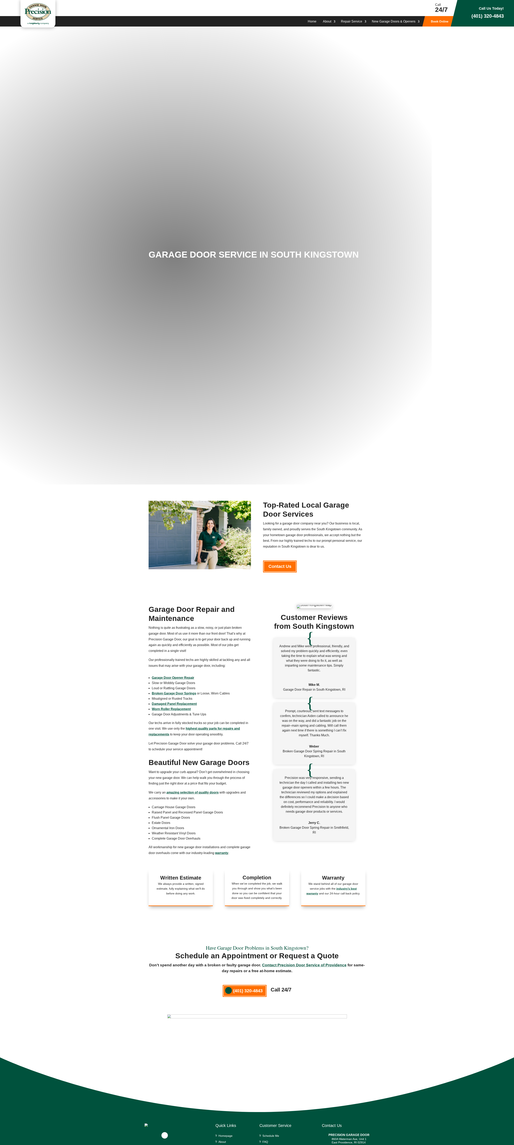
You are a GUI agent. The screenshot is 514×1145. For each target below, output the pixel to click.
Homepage (225, 1135)
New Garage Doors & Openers (393, 21)
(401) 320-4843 (487, 16)
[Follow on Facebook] (164, 1135)
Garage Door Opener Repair (173, 677)
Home (312, 21)
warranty (221, 853)
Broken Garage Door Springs (174, 693)
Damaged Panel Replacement (174, 704)
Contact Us (279, 566)
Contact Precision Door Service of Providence (304, 965)
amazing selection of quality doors (192, 792)
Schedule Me (270, 1135)
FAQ (265, 1141)
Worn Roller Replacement (171, 709)
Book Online (439, 21)
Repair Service (351, 21)
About (327, 21)
